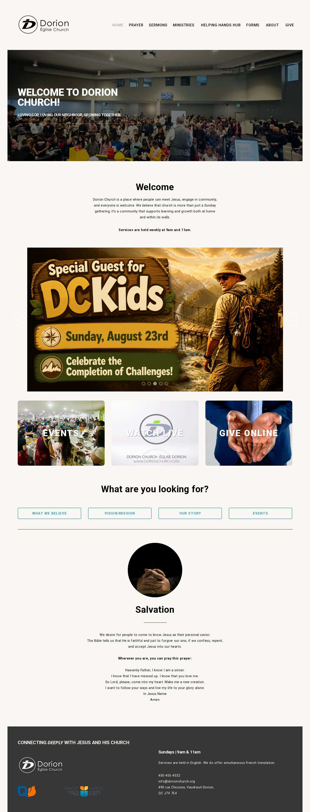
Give (289, 25)
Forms (253, 25)
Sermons (158, 25)
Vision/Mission (120, 513)
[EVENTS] (61, 466)
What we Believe (49, 513)
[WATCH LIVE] (154, 466)
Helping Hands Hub (221, 25)
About (273, 25)
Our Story (190, 513)
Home (117, 25)
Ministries (184, 25)
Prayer (136, 25)
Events (260, 513)
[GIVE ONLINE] (248, 466)
